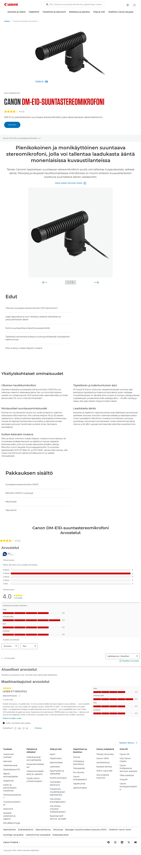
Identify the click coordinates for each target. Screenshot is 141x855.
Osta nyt (12, 125)
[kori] (134, 5)
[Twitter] (129, 842)
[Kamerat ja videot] (26, 11)
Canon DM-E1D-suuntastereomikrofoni (20, 138)
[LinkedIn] (122, 842)
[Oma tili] (127, 5)
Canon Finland (10, 842)
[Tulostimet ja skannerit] (67, 11)
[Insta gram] (115, 842)
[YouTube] (135, 842)
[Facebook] (108, 842)
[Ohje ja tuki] (106, 11)
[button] (44, 282)
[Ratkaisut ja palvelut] (91, 11)
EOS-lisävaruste (12, 93)
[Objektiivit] (40, 11)
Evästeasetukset (61, 835)
